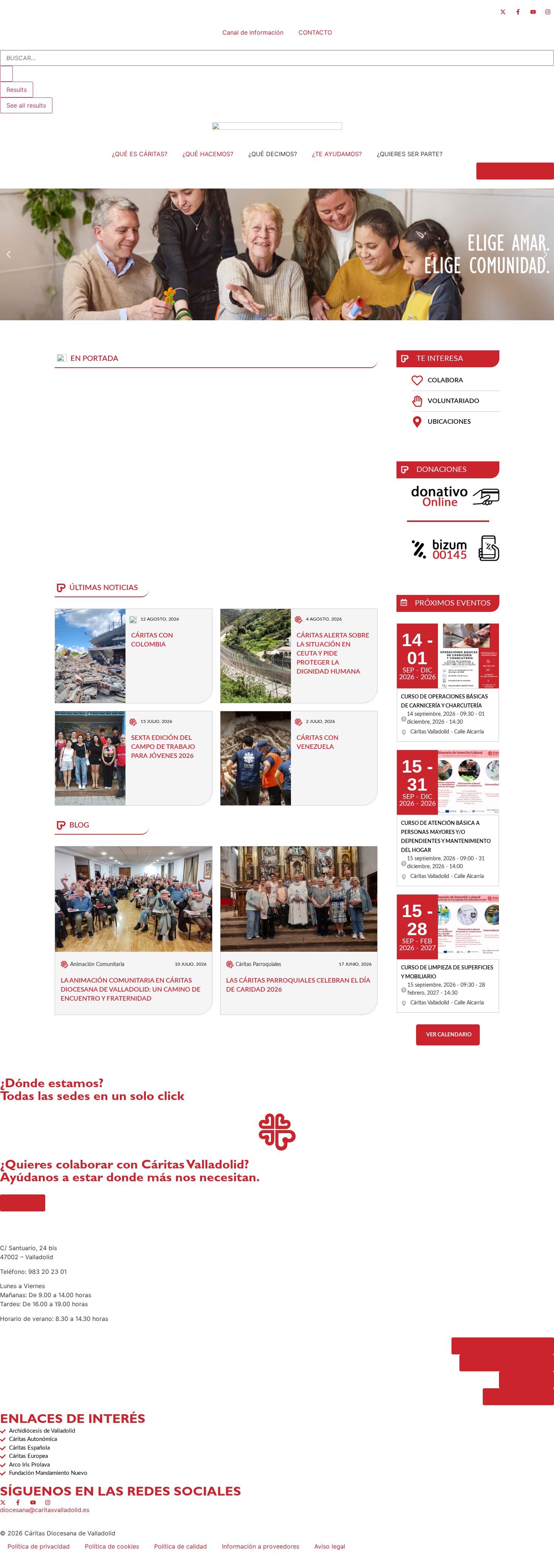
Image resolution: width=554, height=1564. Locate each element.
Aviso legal (329, 1546)
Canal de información (252, 32)
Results (16, 89)
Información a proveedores (260, 1546)
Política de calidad (180, 1546)
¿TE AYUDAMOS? (337, 154)
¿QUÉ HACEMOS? (207, 154)
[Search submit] (6, 74)
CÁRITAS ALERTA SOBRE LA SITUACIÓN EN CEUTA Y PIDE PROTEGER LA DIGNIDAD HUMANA (333, 653)
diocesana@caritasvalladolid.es (44, 1510)
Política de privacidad (39, 1546)
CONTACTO (315, 32)
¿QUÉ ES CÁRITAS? (139, 154)
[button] (8, 254)
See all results (26, 105)
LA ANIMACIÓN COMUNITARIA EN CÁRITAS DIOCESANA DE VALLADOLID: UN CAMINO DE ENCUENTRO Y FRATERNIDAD (130, 989)
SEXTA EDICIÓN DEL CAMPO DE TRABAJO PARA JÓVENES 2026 (163, 747)
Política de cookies (112, 1546)
